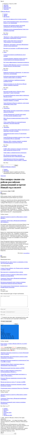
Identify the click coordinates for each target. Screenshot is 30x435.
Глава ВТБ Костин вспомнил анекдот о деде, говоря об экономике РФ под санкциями (16, 138)
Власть (5, 146)
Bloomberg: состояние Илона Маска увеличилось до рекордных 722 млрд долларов (16, 130)
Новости (5, 70)
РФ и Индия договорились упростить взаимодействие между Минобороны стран (14, 155)
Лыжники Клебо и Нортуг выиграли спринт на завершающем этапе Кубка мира (12, 365)
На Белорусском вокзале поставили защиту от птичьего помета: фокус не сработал (14, 77)
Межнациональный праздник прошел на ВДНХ (12, 368)
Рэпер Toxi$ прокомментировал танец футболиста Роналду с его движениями (15, 22)
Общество (6, 6)
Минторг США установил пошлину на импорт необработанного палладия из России (15, 142)
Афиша (5, 15)
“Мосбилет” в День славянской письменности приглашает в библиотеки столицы (14, 37)
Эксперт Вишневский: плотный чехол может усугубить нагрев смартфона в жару (14, 115)
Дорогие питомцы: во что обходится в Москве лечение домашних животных (15, 84)
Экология (5, 5)
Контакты (5, 409)
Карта (4, 413)
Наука (4, 52)
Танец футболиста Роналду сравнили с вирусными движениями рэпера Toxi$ (16, 103)
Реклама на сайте (7, 415)
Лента (4, 411)
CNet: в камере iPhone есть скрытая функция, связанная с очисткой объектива (14, 122)
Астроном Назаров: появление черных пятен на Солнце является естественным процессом (15, 59)
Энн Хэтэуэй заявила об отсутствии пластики (14, 19)
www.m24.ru (26, 253)
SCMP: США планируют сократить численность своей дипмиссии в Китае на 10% (15, 149)
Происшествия (7, 7)
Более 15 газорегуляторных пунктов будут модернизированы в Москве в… (11, 371)
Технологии (6, 108)
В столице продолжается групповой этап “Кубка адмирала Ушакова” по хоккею (15, 100)
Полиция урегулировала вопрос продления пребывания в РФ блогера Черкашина (14, 26)
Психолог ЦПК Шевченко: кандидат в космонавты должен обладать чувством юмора (16, 65)
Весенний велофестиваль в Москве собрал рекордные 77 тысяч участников (14, 92)
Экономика (6, 127)
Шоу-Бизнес (6, 16)
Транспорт (6, 9)
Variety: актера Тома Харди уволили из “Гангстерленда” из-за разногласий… (13, 41)
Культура (5, 34)
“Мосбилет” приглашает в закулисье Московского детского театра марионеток (15, 45)
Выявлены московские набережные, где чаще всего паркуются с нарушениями (16, 73)
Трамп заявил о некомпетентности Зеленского (14, 152)
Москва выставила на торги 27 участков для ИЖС (13, 382)
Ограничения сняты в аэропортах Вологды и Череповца (15, 388)
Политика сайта (7, 412)
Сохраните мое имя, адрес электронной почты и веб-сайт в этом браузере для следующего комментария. (14, 318)
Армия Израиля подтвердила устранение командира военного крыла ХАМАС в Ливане (15, 159)
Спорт (5, 89)
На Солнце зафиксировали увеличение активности (16, 62)
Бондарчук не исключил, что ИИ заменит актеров (15, 48)
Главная (5, 14)
